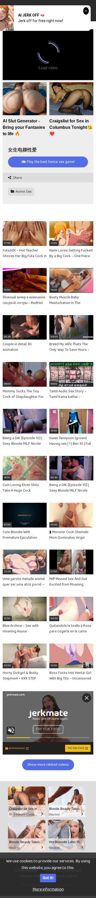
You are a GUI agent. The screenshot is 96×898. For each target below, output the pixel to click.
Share (17, 178)
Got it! (48, 878)
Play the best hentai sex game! (50, 162)
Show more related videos (48, 765)
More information (48, 889)
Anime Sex (23, 192)
